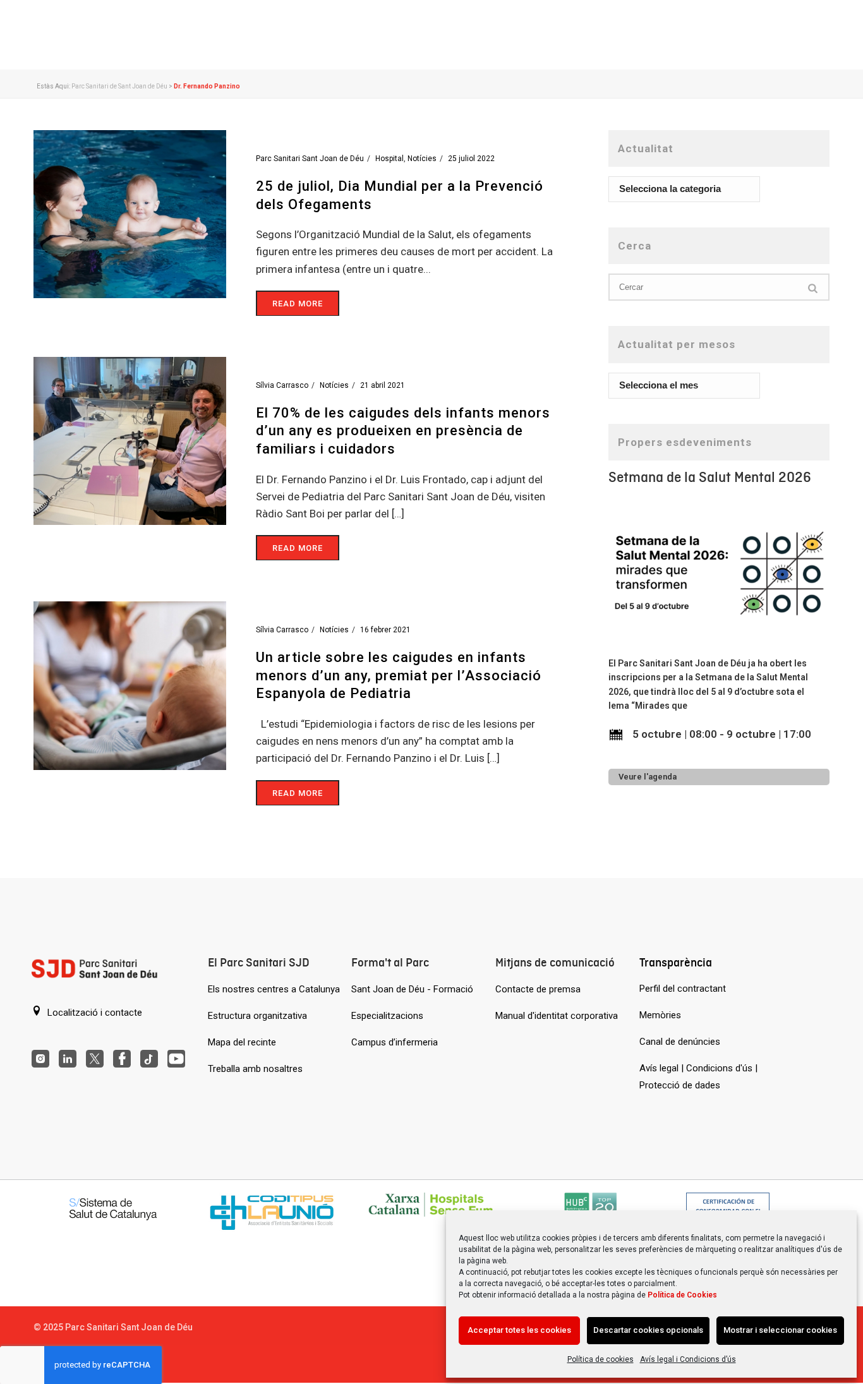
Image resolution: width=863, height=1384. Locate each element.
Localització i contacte (93, 1012)
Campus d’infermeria (394, 1042)
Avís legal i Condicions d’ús (688, 1359)
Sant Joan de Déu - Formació (412, 989)
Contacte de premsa (538, 989)
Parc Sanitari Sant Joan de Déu (310, 158)
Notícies (422, 158)
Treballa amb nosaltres (255, 1068)
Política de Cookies (682, 1295)
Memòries (660, 1015)
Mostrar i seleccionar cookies (780, 1330)
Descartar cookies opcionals (648, 1330)
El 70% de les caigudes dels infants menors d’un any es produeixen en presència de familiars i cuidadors (403, 431)
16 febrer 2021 (385, 629)
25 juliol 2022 (471, 158)
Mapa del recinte (242, 1042)
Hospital (389, 158)
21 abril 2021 (382, 385)
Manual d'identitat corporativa (556, 1015)
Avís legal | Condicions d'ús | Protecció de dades (698, 1076)
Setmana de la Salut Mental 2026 (709, 477)
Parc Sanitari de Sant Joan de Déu (119, 86)
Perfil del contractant (682, 988)
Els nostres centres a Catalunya (274, 989)
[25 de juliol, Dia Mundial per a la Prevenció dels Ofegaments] (129, 213)
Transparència (675, 962)
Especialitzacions (387, 1015)
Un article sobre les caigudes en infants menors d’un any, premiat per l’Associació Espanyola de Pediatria (398, 675)
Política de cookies (600, 1359)
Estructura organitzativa (257, 1015)
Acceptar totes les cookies (519, 1330)
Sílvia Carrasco (282, 385)
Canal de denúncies (679, 1041)
